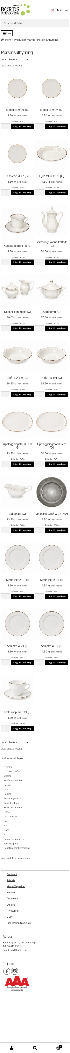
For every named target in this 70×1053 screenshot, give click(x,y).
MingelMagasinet (16, 886)
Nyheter (8, 767)
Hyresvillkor (13, 910)
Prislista (11, 880)
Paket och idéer (12, 771)
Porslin (7, 785)
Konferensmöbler (13, 780)
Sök (35, 1048)
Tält (6, 825)
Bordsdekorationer (13, 807)
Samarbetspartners (14, 839)
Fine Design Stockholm (19, 923)
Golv (6, 830)
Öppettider (12, 898)
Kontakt (11, 892)
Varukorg (54, 1046)
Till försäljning (11, 843)
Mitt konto (63, 10)
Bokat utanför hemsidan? (17, 848)
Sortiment (12, 874)
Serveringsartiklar (13, 798)
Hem (8, 39)
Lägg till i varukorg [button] (22, 126)
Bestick (7, 794)
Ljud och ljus (10, 816)
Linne (7, 812)
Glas (6, 789)
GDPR (10, 916)
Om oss (11, 904)
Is (4, 834)
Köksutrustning (11, 803)
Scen (6, 821)
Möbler (7, 776)
